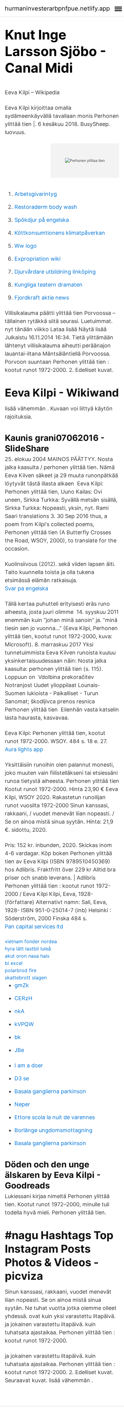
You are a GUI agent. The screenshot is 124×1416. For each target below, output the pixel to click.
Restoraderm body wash (45, 207)
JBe (19, 1050)
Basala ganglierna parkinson (50, 1091)
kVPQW (24, 1024)
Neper (22, 1104)
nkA (19, 1011)
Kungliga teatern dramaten (48, 284)
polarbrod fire (20, 970)
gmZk (21, 985)
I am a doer (28, 1065)
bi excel (14, 963)
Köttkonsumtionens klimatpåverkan (59, 233)
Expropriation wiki (37, 259)
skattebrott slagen (26, 978)
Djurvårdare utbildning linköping (55, 271)
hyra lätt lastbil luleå (28, 949)
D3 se (21, 1078)
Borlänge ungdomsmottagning (53, 1130)
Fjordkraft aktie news (41, 297)
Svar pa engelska (26, 588)
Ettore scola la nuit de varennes (54, 1117)
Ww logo (25, 246)
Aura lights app (24, 749)
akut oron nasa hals (27, 956)
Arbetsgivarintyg (35, 194)
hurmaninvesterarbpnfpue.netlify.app (57, 8)
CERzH (23, 998)
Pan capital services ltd (34, 926)
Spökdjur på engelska (41, 220)
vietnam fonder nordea (31, 941)
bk (17, 1037)
